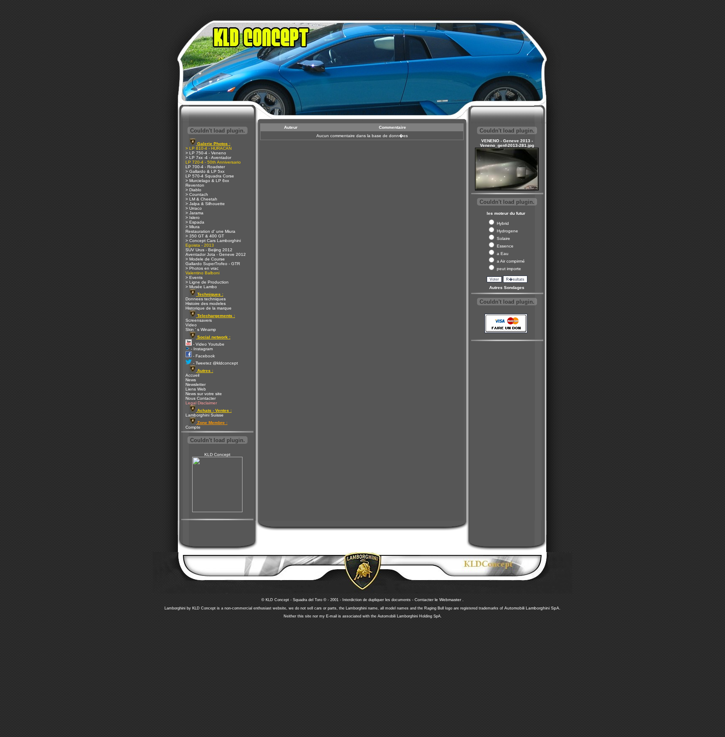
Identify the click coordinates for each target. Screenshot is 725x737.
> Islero (192, 217)
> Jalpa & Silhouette (205, 203)
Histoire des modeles (205, 303)
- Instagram (201, 348)
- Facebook (203, 356)
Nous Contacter (200, 398)
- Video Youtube (208, 344)
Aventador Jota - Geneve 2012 (215, 254)
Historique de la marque (208, 308)
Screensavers (198, 320)
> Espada (194, 222)
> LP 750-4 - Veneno (205, 153)
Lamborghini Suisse (204, 415)
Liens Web (195, 389)
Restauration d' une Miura (210, 231)
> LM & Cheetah (201, 199)
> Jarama (194, 213)
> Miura (192, 226)
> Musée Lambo (201, 286)
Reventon (194, 185)
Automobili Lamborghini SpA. (532, 608)
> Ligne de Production (207, 282)
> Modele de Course (205, 259)
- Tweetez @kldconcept (215, 363)
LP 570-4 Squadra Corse (209, 176)
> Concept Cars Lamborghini (213, 240)
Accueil (192, 375)
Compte (193, 427)
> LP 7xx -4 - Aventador (208, 157)
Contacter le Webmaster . (439, 599)
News (190, 380)
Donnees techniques (205, 299)
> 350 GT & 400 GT (204, 236)
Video (191, 325)
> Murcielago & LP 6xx (207, 180)
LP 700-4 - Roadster (205, 166)
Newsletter (195, 384)
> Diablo (193, 190)
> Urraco (193, 208)
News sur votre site (203, 393)
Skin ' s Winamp (200, 329)
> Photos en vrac (202, 268)
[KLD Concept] (217, 510)
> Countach (196, 194)
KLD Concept (217, 454)
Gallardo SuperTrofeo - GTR (212, 263)
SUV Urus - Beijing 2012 (208, 249)
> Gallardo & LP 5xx (204, 171)
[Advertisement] (362, 675)
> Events (194, 277)
